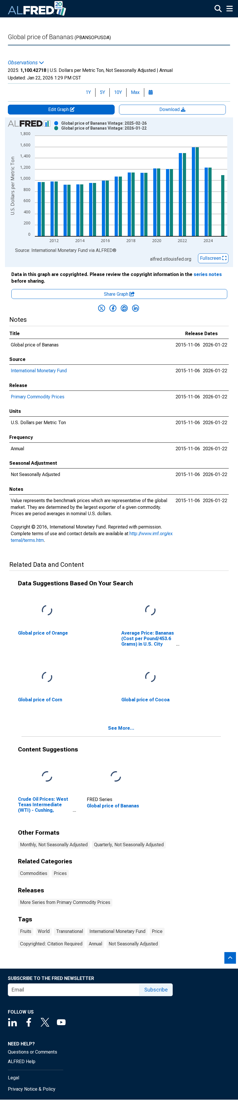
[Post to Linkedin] (135, 308)
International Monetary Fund (39, 370)
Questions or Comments (32, 1052)
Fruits (25, 931)
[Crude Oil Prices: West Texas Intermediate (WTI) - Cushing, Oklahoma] (47, 776)
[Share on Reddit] (124, 308)
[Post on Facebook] (112, 308)
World (44, 931)
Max (135, 92)
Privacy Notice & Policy (31, 1089)
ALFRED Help (21, 1061)
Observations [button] (23, 62)
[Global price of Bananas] (116, 776)
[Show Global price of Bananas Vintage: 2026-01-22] (104, 128)
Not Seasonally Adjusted (133, 944)
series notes (208, 274)
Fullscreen (211, 258)
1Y (88, 92)
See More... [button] (121, 728)
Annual (95, 944)
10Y (118, 92)
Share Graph (116, 294)
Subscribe (156, 990)
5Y (102, 92)
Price (157, 931)
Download (170, 109)
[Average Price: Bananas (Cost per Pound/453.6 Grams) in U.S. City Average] (150, 610)
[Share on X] (101, 308)
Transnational (69, 931)
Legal (13, 1078)
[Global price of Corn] (47, 677)
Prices (60, 873)
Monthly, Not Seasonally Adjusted (54, 844)
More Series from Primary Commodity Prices (65, 902)
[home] (37, 8)
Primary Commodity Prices (37, 397)
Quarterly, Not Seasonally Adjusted (129, 844)
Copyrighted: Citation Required (51, 944)
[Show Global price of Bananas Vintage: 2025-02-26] (104, 123)
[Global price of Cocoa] (150, 677)
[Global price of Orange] (47, 610)
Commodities (33, 873)
